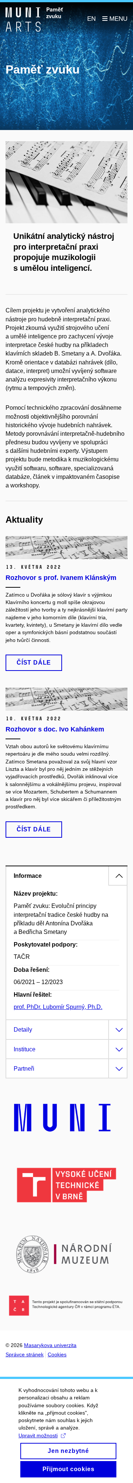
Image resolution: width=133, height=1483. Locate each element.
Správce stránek (25, 1354)
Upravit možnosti (38, 1435)
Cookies (57, 1354)
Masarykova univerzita (50, 1345)
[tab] (66, 875)
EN (91, 18)
